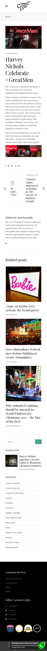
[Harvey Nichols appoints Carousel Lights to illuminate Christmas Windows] (11, 461)
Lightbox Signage (12, 513)
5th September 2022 (13, 426)
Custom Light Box (12, 483)
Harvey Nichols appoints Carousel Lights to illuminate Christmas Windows (30, 461)
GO (38, 441)
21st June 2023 (11, 362)
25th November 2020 (27, 469)
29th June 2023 (11, 315)
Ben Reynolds (12, 53)
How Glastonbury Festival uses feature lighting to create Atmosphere (23, 353)
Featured (9, 503)
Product (8, 537)
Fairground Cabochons (14, 493)
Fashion (8, 498)
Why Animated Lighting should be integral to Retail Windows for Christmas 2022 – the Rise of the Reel (23, 413)
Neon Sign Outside (13, 518)
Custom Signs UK (12, 488)
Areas (7, 591)
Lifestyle (9, 508)
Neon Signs (10, 523)
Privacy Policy (11, 583)
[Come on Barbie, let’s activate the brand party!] (23, 284)
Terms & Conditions (13, 579)
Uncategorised (11, 547)
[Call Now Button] (41, 646)
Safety (8, 587)
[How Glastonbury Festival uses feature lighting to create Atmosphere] (23, 332)
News (7, 528)
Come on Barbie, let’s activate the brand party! (22, 308)
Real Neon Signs (12, 542)
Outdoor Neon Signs (13, 532)
